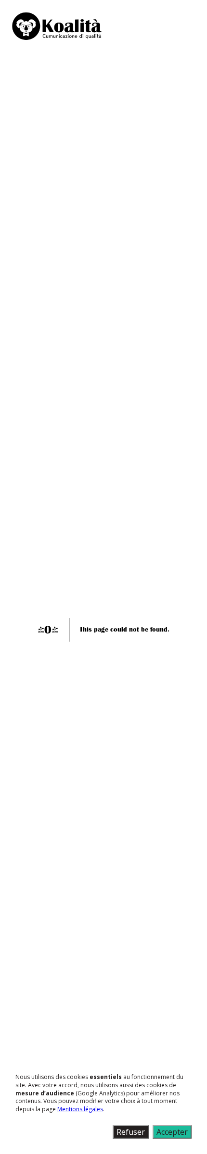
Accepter (172, 1132)
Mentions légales (80, 1109)
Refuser (130, 1132)
